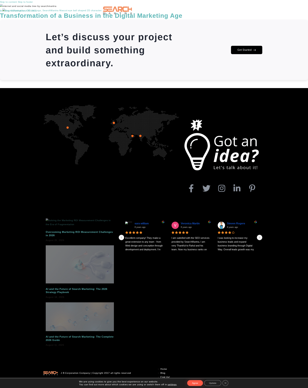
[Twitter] (206, 188)
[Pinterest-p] (252, 188)
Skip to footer (25, 2)
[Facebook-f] (191, 188)
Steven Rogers (236, 223)
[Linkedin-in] (237, 188)
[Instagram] (222, 188)
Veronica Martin (190, 223)
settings (172, 384)
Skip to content (8, 2)
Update (212, 383)
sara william (142, 223)
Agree (195, 383)
